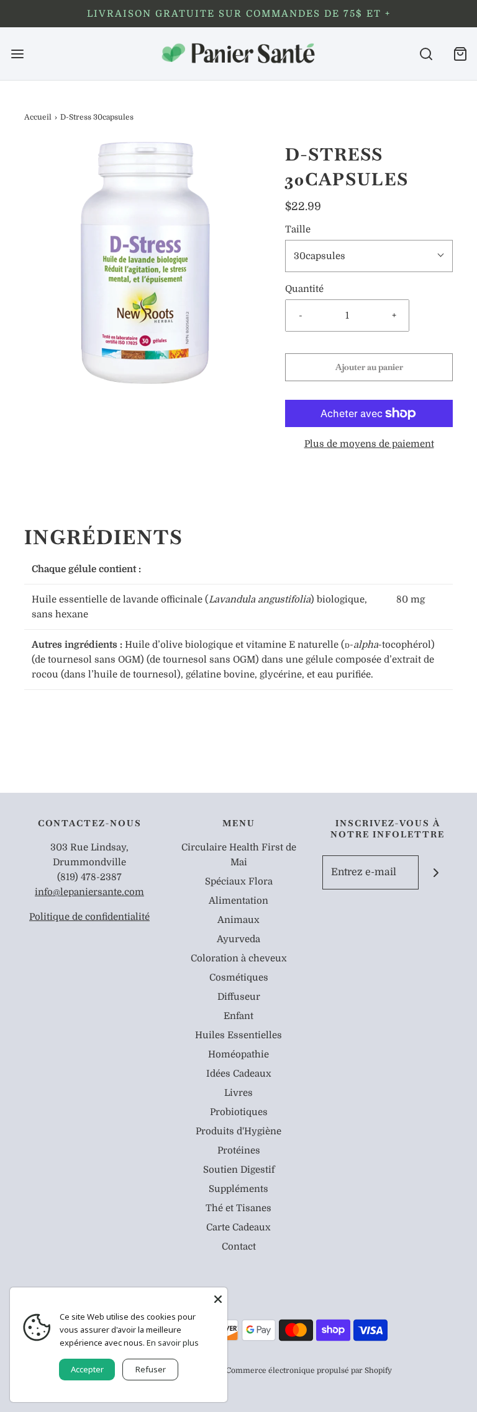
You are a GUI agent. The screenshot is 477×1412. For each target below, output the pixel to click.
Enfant (238, 1015)
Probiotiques (239, 1112)
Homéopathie (238, 1054)
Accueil (38, 117)
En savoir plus (173, 1342)
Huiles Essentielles (238, 1035)
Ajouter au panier (369, 367)
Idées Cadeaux (238, 1073)
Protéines (238, 1150)
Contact (239, 1246)
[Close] (218, 1297)
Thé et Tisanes (238, 1208)
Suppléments (238, 1188)
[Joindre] (436, 872)
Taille (298, 229)
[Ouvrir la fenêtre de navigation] (17, 54)
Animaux (238, 919)
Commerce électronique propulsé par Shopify (309, 1370)
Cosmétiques (238, 977)
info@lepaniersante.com (89, 892)
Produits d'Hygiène (238, 1131)
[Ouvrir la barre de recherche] (426, 54)
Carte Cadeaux (238, 1227)
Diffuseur (238, 996)
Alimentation (238, 900)
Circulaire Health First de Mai (238, 855)
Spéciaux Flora (239, 881)
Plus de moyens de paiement (369, 443)
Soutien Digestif (239, 1169)
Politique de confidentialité (89, 916)
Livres (238, 1092)
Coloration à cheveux (239, 958)
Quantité (304, 288)
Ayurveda (238, 939)
